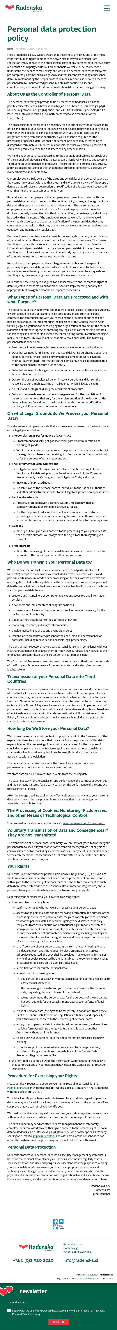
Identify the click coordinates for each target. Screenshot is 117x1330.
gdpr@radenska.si (18, 1088)
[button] (106, 8)
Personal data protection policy (84, 1279)
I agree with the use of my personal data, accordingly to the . (58, 1312)
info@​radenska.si (80, 1260)
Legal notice (62, 1279)
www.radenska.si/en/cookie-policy (84, 823)
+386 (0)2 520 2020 (33, 1260)
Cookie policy (107, 1279)
